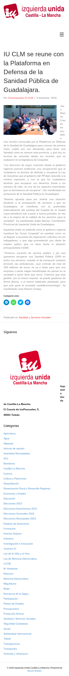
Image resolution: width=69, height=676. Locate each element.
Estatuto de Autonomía (16, 523)
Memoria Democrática (16, 578)
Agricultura (10, 433)
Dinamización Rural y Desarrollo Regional (27, 488)
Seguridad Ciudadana (16, 623)
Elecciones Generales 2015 (19, 513)
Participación (11, 598)
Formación (10, 528)
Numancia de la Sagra (16, 593)
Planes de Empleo (14, 603)
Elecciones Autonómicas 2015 (20, 508)
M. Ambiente (11, 568)
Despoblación (11, 483)
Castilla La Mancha (14, 468)
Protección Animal (14, 613)
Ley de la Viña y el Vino (17, 553)
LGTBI (7, 563)
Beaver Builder (34, 671)
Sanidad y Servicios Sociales (35, 317)
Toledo (7, 638)
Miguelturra (10, 583)
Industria (8, 538)
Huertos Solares (13, 533)
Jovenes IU (10, 548)
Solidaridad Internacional (17, 633)
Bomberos (9, 463)
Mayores (8, 573)
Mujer (7, 588)
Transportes (10, 648)
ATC (6, 458)
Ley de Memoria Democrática (20, 558)
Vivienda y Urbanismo (16, 653)
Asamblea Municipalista (17, 453)
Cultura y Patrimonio (15, 478)
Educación (9, 498)
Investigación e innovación (18, 543)
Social (7, 628)
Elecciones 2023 (13, 503)
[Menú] (61, 34)
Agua (6, 438)
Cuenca (8, 473)
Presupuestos (11, 608)
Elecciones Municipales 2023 (20, 518)
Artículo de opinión (14, 448)
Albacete (8, 443)
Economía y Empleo (15, 493)
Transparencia (12, 643)
